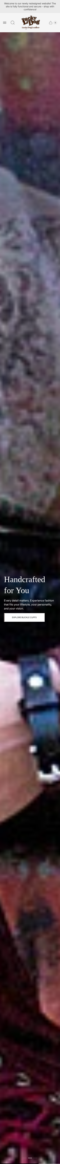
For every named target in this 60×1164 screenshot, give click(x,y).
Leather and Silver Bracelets (28, 617)
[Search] (12, 22)
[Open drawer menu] (4, 22)
